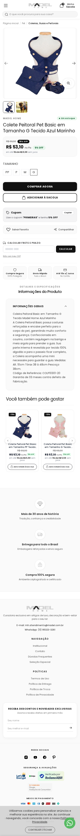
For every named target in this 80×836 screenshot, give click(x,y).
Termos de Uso (40, 678)
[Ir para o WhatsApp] (69, 823)
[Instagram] (26, 757)
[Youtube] (35, 757)
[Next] (73, 63)
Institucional (40, 645)
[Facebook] (44, 757)
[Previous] (6, 63)
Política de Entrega (40, 683)
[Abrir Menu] (5, 6)
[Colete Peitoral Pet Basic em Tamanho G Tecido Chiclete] (57, 426)
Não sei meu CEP (12, 256)
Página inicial (11, 23)
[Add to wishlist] (8, 229)
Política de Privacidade (40, 694)
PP (7, 172)
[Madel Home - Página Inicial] (40, 5)
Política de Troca (40, 689)
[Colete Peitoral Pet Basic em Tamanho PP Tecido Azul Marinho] (22, 426)
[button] (40, 215)
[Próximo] (72, 441)
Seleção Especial (40, 662)
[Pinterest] (53, 757)
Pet (23, 23)
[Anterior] (8, 441)
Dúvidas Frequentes (40, 656)
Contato (40, 651)
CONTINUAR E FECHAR (40, 829)
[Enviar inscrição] (70, 727)
